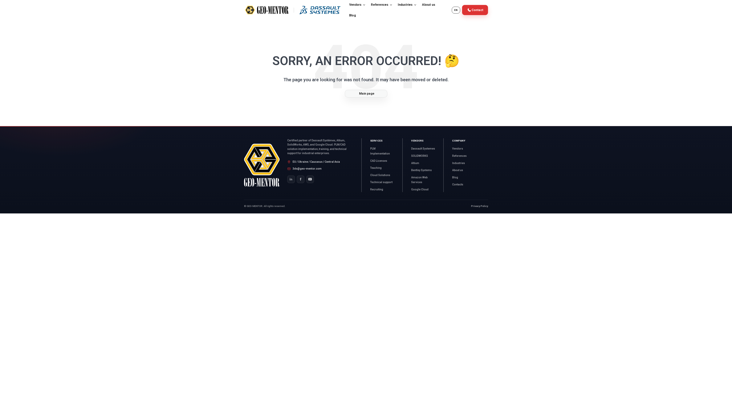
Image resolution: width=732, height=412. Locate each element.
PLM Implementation (380, 151)
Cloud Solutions (380, 175)
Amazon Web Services (419, 180)
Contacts (457, 184)
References (379, 4)
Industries (405, 4)
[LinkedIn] (291, 179)
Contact (477, 10)
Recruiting (376, 189)
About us (428, 4)
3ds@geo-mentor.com (307, 168)
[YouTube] (310, 179)
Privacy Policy (479, 206)
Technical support (381, 182)
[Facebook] (300, 179)
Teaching (376, 167)
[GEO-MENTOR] (265, 165)
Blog (352, 15)
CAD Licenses (378, 160)
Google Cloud (420, 189)
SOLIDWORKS (419, 155)
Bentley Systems (421, 170)
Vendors (355, 4)
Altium (415, 163)
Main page (366, 93)
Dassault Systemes (423, 148)
